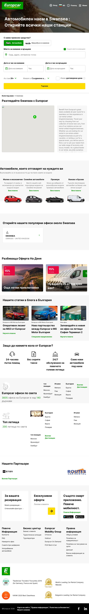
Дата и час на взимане (14, 63)
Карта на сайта (23, 607)
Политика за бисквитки (59, 607)
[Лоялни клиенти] (51, 511)
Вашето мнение (23, 610)
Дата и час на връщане (56, 63)
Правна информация (39, 607)
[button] (35, 117)
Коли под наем (8, 96)
